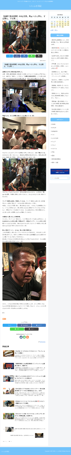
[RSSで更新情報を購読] (27, 337)
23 (62, 25)
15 (60, 23)
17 (65, 23)
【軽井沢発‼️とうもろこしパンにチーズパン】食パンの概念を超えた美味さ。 (60, 50)
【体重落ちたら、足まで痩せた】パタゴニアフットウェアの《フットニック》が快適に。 (60, 74)
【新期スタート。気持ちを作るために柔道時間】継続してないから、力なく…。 (60, 96)
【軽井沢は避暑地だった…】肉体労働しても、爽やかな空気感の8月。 (60, 42)
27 (54, 26)
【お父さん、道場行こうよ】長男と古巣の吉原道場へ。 (60, 81)
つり (5, 318)
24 (65, 25)
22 (60, 25)
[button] (38, 56)
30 (62, 26)
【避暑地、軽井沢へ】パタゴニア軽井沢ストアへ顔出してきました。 (60, 88)
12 (51, 23)
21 (57, 25)
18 (68, 23)
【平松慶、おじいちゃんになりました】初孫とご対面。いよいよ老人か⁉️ (60, 66)
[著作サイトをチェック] (21, 337)
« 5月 (51, 30)
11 (68, 21)
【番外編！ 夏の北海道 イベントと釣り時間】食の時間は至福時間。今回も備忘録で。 (60, 104)
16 (62, 23)
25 (68, 25)
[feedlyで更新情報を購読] (24, 337)
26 (51, 26)
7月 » (55, 30)
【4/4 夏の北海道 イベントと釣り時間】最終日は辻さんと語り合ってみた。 (60, 111)
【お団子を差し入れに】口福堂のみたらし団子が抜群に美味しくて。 (60, 58)
